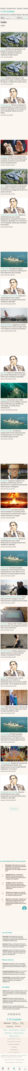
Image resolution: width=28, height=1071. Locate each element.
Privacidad (14, 1047)
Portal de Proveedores (18, 1033)
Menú (3, 1069)
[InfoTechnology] (18, 1026)
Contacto (5, 1030)
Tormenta (3, 8)
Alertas (19, 1069)
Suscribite (22, 1030)
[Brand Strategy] (22, 1023)
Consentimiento (14, 1049)
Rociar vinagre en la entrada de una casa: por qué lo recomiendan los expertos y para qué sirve (16, 894)
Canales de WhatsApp (14, 1030)
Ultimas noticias (4, 14)
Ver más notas (14, 808)
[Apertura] (7, 1023)
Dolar (8, 1069)
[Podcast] (10, 1026)
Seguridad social (11, 8)
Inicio (14, 1069)
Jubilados (19, 8)
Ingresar (25, 1069)
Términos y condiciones (14, 1044)
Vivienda (25, 8)
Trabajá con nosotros (14, 1036)
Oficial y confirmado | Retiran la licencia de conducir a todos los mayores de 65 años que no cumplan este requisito (16, 877)
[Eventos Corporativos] (15, 1023)
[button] (24, 908)
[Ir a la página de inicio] (8, 11)
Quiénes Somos (8, 1033)
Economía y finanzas (15, 14)
